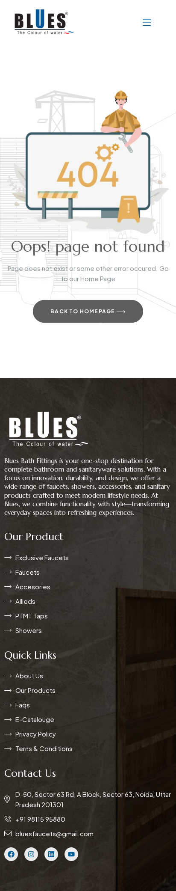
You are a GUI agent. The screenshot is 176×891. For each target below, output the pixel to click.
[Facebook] (11, 854)
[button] (121, 21)
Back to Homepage (83, 311)
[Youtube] (71, 854)
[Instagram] (31, 854)
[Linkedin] (51, 854)
